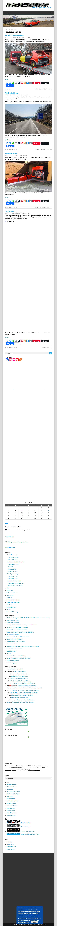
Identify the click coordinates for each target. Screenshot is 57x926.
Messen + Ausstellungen (13, 602)
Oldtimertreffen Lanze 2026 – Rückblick (17, 629)
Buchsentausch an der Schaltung (27, 685)
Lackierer (43, 89)
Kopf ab (9, 653)
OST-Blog (8, 29)
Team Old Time (11, 808)
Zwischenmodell (19, 765)
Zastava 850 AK (12, 569)
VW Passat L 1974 (13, 576)
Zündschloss (24, 767)
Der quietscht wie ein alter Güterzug (16, 656)
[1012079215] (9, 536)
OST (7, 37)
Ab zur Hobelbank (11, 651)
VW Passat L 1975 (13, 578)
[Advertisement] (28, 377)
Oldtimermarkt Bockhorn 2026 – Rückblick (18, 637)
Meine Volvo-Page (25, 826)
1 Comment (27, 37)
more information (25, 922)
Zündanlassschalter (8, 770)
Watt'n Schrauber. (11, 813)
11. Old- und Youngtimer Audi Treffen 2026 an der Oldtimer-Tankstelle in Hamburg (28, 618)
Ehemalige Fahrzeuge (12, 574)
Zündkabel (14, 770)
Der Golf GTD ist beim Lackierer (14, 35)
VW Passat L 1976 (13, 559)
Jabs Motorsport (11, 798)
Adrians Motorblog (11, 784)
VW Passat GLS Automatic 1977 (16, 562)
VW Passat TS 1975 (13, 557)
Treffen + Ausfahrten (12, 593)
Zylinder (38, 765)
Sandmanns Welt (11, 803)
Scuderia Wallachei (12, 805)
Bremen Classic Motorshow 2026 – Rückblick (19, 658)
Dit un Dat (9, 89)
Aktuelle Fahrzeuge (12, 555)
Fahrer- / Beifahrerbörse (13, 600)
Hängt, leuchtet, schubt (13, 660)
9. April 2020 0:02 (15, 95)
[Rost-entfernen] (10, 547)
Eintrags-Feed (10, 844)
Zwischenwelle (7, 767)
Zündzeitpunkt (37, 770)
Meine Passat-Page (25, 822)
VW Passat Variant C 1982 (15, 585)
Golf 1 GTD (49, 89)
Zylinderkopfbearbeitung (32, 765)
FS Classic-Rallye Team (13, 794)
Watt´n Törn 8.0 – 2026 (13, 620)
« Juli (6, 523)
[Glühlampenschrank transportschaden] (16, 542)
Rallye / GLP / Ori (11, 607)
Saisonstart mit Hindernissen (14, 648)
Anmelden (9, 842)
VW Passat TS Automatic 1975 (16, 583)
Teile (8, 588)
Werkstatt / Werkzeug (12, 612)
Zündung (41, 765)
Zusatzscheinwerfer (9, 765)
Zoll (30, 767)
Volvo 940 (10, 566)
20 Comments (24, 95)
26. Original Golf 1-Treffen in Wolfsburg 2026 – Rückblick (21, 625)
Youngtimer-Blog (11, 815)
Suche (8, 609)
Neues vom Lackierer (11, 153)
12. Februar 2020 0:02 (16, 213)
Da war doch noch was (13, 622)
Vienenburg (37, 89)
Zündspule (14, 765)
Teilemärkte (10, 590)
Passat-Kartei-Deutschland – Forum (29, 834)
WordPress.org (10, 849)
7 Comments (26, 213)
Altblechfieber (10, 595)
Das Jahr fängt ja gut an (13, 663)
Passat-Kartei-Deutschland (27, 831)
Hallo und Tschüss (11, 644)
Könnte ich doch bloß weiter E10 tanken (17, 627)
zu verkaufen (33, 767)
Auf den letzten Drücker (13, 634)
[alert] (28, 530)
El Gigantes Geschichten (13, 791)
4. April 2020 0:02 (15, 155)
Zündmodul (28, 767)
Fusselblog (9, 796)
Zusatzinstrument (40, 767)
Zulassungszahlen (25, 765)
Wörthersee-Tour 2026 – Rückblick (16, 641)
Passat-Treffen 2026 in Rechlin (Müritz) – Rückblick (20, 632)
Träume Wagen (11, 810)
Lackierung (37, 149)
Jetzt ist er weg (9, 211)
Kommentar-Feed (11, 846)
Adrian (8, 702)
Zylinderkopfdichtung (16, 767)
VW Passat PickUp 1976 (14, 581)
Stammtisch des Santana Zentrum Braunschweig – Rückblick (23, 646)
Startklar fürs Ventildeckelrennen (19, 676)
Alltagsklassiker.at (11, 786)
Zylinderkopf (22, 769)
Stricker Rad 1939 (12, 571)
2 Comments (24, 155)
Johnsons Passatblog (12, 801)
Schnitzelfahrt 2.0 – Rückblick (14, 639)
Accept (34, 922)
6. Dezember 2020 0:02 (16, 37)
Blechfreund (10, 789)
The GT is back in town (11, 93)
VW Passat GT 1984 (12, 149)
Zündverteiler (45, 765)
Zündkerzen (31, 770)
